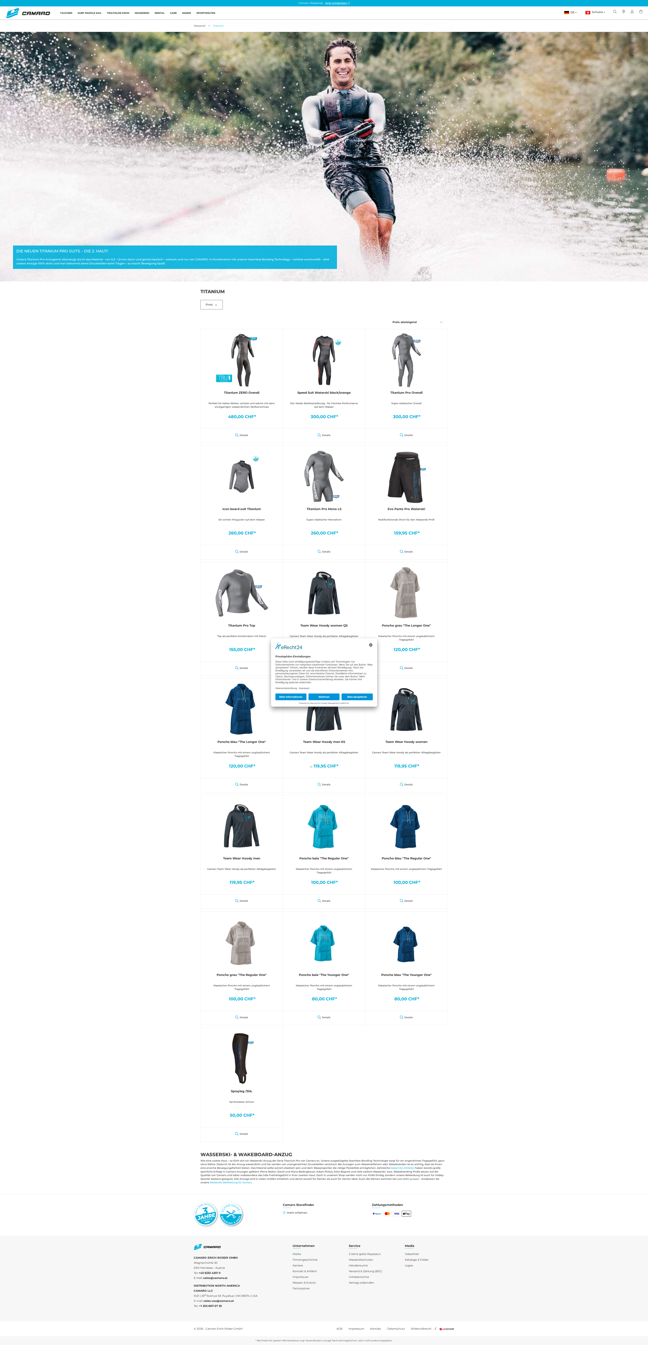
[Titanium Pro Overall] (406, 360)
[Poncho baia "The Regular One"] (324, 826)
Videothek (412, 1254)
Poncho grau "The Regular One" (242, 975)
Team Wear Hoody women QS (324, 625)
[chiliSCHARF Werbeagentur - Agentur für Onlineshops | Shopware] (446, 1328)
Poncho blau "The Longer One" (242, 742)
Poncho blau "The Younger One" (406, 975)
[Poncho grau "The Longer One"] (406, 593)
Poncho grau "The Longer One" (406, 625)
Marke (297, 1254)
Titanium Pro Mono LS (324, 509)
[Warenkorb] (641, 12)
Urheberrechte (359, 1277)
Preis (209, 304)
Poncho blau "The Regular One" (406, 858)
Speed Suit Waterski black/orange (324, 393)
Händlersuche (358, 1265)
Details (244, 435)
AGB (339, 1328)
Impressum (356, 1328)
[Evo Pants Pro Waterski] (406, 476)
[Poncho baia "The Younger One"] (324, 942)
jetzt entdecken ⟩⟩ (337, 3)
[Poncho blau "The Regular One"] (406, 826)
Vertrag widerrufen (361, 1282)
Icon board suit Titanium (241, 509)
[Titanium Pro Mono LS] (324, 476)
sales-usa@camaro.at (219, 1301)
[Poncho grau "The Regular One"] (242, 942)
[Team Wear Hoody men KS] (324, 709)
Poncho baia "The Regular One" (324, 858)
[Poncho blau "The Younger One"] (406, 942)
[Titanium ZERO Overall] (242, 360)
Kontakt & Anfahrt (305, 1271)
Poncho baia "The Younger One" (324, 975)
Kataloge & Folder (417, 1259)
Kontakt (375, 1328)
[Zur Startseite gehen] (28, 13)
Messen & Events (304, 1282)
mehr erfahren (297, 1212)
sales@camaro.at (215, 1278)
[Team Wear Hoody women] (406, 709)
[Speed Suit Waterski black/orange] (324, 360)
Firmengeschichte (305, 1259)
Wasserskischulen (361, 1259)
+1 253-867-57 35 (210, 1306)
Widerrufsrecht (421, 1328)
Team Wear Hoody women (406, 742)
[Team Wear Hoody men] (242, 826)
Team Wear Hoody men (241, 858)
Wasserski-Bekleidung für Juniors (230, 1182)
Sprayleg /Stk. (242, 1091)
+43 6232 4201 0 (210, 1273)
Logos (409, 1265)
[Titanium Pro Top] (242, 593)
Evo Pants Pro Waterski (406, 509)
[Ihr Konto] (632, 12)
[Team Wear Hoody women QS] (324, 593)
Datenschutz (396, 1328)
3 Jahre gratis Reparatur (365, 1254)
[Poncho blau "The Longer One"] (242, 709)
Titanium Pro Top (241, 625)
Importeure (300, 1277)
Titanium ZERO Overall (241, 393)
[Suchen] (614, 12)
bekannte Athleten (402, 1167)
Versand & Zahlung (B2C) (365, 1271)
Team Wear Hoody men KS (324, 742)
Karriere (298, 1265)
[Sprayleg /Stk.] (242, 1058)
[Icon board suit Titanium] (242, 476)
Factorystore (301, 1288)
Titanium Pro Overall (406, 393)
